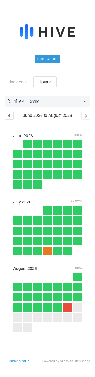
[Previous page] (9, 115)
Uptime (45, 82)
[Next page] (85, 115)
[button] (47, 59)
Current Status (17, 360)
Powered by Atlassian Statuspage (66, 360)
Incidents (18, 82)
